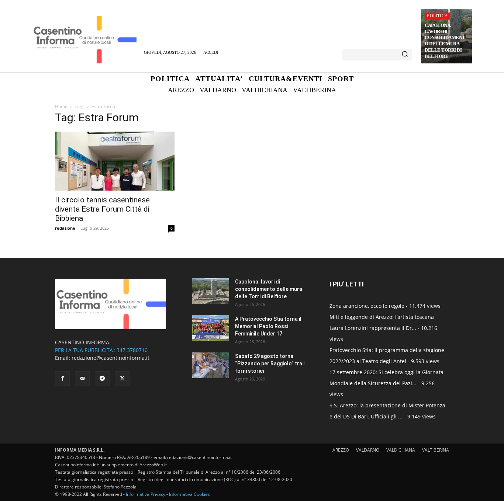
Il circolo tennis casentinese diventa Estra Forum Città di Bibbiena (102, 209)
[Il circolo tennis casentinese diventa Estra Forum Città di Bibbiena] (115, 161)
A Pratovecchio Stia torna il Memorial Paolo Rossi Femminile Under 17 (268, 326)
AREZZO (340, 450)
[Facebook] (62, 378)
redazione (65, 228)
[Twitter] (122, 378)
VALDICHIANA (400, 450)
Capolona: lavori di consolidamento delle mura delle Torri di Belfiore (445, 40)
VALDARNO (367, 450)
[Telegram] (102, 378)
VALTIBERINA (435, 450)
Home (61, 106)
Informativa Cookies (189, 494)
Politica (437, 15)
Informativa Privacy (145, 494)
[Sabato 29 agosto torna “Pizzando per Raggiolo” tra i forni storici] (210, 365)
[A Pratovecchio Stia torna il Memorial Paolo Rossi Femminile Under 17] (210, 328)
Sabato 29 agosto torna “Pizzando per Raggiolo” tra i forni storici (269, 363)
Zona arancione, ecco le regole (366, 305)
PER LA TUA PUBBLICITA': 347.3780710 (101, 350)
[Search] (405, 54)
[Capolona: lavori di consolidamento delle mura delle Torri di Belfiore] (210, 291)
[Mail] (82, 378)
